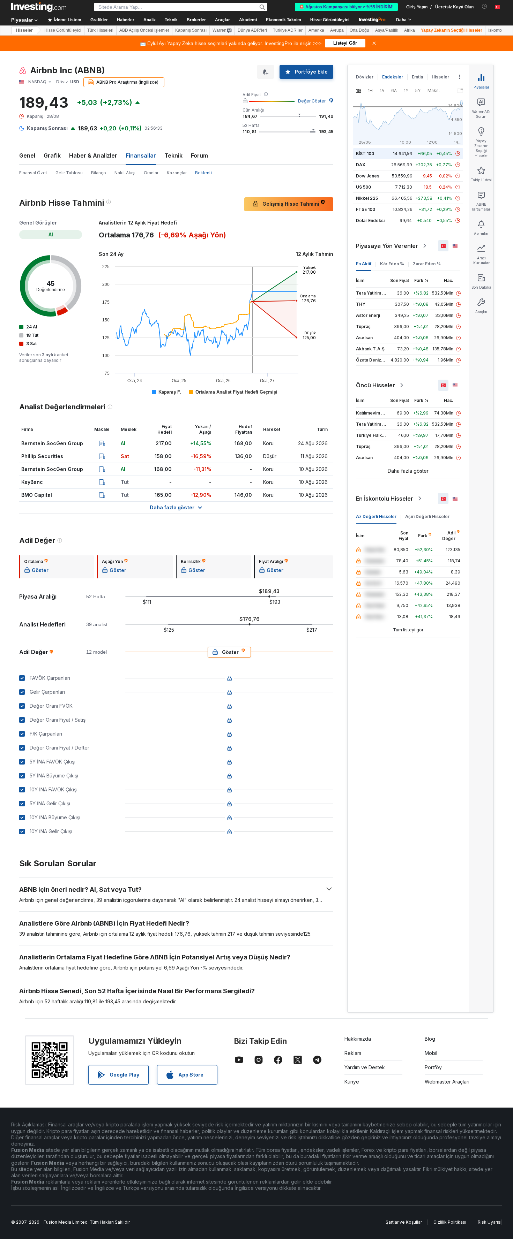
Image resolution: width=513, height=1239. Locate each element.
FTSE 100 (365, 209)
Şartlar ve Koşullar (404, 1222)
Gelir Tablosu (69, 172)
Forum (199, 155)
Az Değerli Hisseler (376, 516)
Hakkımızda (357, 1039)
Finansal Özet (33, 172)
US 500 (363, 187)
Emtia (417, 76)
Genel (27, 155)
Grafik (52, 155)
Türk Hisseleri (100, 30)
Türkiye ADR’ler (288, 30)
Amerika (316, 30)
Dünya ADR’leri (252, 30)
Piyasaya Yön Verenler (387, 245)
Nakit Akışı (124, 172)
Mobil (431, 1053)
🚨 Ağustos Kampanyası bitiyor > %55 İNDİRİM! (346, 7)
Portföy (433, 1067)
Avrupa (337, 30)
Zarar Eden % (427, 263)
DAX (360, 164)
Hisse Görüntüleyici (329, 19)
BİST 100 (365, 153)
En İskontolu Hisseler (384, 498)
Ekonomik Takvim (283, 19)
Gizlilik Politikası (449, 1222)
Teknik (173, 155)
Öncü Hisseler (375, 385)
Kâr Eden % (392, 263)
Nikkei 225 (367, 198)
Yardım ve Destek (364, 1067)
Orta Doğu (359, 30)
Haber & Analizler (93, 155)
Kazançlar (177, 172)
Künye (351, 1082)
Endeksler (392, 76)
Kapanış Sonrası (191, 30)
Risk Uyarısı (489, 1222)
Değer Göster (312, 101)
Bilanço (98, 172)
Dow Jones (367, 175)
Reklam (352, 1053)
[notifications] (485, 6)
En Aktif (363, 263)
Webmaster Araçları (447, 1082)
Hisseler (24, 30)
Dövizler (364, 76)
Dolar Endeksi (370, 220)
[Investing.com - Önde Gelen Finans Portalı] (38, 7)
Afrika (409, 30)
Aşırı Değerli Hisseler (427, 516)
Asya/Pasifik (386, 30)
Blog (430, 1039)
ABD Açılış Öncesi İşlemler (144, 30)
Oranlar (151, 172)
